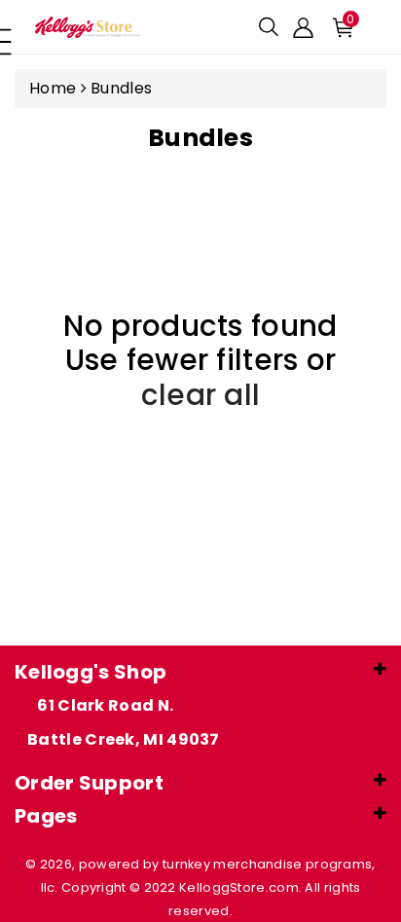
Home (52, 88)
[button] (268, 27)
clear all (201, 395)
